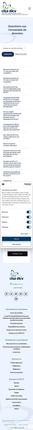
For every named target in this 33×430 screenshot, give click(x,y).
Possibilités (16, 405)
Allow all (16, 239)
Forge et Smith (21, 427)
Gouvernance (16, 402)
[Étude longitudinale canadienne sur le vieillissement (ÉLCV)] (15, 8)
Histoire (16, 383)
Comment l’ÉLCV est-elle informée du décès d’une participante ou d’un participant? (12, 153)
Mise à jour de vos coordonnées (16, 344)
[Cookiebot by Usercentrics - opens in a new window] (24, 184)
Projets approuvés (16, 363)
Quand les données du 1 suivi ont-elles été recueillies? (11, 71)
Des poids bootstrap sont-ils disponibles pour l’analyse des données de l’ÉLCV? (12, 89)
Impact (16, 386)
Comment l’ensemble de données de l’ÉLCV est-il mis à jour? (11, 174)
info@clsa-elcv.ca (18, 284)
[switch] (29, 217)
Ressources (16, 359)
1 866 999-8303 (17, 287)
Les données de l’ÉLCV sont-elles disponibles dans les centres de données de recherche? (11, 127)
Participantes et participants (16, 340)
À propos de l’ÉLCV (16, 379)
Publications (16, 366)
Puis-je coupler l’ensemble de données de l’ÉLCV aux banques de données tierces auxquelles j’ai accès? (12, 115)
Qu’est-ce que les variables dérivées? (10, 144)
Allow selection (16, 244)
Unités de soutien (16, 396)
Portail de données (16, 323)
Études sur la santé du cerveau (16, 330)
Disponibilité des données (16, 327)
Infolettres (16, 352)
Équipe (16, 392)
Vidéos (16, 409)
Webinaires (16, 369)
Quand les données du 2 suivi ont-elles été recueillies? (11, 80)
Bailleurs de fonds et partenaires (16, 399)
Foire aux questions (16, 372)
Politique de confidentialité (10, 424)
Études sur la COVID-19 (16, 333)
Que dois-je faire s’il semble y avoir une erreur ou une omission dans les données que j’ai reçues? (12, 164)
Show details (24, 233)
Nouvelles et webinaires (16, 389)
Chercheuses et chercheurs (16, 309)
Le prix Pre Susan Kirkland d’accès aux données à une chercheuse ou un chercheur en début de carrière (16, 318)
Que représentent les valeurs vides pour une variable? (11, 136)
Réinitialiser (21, 54)
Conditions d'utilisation (23, 424)
